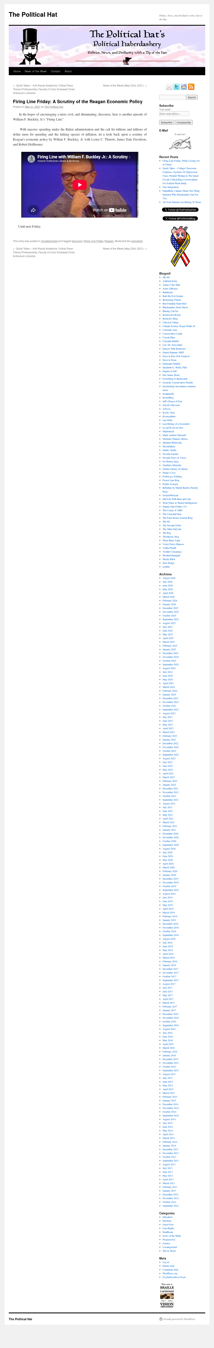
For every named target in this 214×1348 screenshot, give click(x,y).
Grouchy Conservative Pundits (178, 382)
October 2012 (169, 1201)
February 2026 (170, 600)
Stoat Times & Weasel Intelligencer (180, 502)
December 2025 (170, 608)
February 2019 (170, 916)
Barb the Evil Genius (173, 296)
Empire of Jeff (170, 371)
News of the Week (36, 71)
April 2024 (168, 683)
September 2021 (171, 799)
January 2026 (169, 604)
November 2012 (171, 1198)
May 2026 (168, 589)
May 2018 (168, 950)
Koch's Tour (169, 412)
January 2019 (169, 920)
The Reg (167, 532)
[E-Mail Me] (169, 89)
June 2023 (168, 720)
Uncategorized (49, 241)
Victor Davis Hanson (173, 544)
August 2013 (169, 1164)
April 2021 (168, 818)
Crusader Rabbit (171, 341)
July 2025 (167, 626)
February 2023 (170, 735)
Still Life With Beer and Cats (177, 499)
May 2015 (168, 1085)
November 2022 (171, 747)
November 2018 (171, 927)
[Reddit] (184, 89)
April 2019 (168, 908)
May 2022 (168, 769)
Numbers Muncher (172, 465)
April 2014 (168, 1134)
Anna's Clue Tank (171, 284)
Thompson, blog (171, 536)
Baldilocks (168, 292)
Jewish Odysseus (171, 405)
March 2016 (169, 1047)
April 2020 (168, 863)
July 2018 (167, 942)
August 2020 (169, 848)
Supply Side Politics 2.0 (174, 506)
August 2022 (169, 758)
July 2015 (167, 1077)
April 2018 (168, 953)
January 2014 (169, 1145)
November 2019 (171, 882)
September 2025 (171, 619)
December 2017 (170, 968)
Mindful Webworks (172, 442)
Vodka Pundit (169, 547)
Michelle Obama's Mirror (175, 438)
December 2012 (170, 1194)
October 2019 (169, 886)
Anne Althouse (170, 288)
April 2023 (168, 728)
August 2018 (169, 938)
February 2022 (170, 780)
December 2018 (170, 923)
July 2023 (167, 717)
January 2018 (169, 965)
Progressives (169, 1239)
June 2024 (168, 675)
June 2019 (168, 901)
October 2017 (169, 976)
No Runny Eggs (171, 461)
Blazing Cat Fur (170, 311)
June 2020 (168, 856)
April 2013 (168, 1179)
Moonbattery (169, 446)
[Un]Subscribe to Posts (174, 1277)
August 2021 (169, 803)
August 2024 (169, 668)
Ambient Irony (170, 281)
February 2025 (170, 645)
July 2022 (167, 762)
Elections (167, 1220)
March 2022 (169, 777)
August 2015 (169, 1074)
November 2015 (171, 1062)
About (68, 71)
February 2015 (170, 1096)
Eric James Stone (171, 375)
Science (166, 1243)
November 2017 (171, 972)
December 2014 (170, 1104)
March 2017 (169, 1002)
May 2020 (168, 859)
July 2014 (167, 1123)
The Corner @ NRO (173, 510)
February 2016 (170, 1051)
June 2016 (168, 1036)
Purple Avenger (170, 484)
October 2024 (169, 660)
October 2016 (169, 1021)
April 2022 (168, 773)
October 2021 (169, 796)
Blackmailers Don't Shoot (175, 307)
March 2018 (169, 957)
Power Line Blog (171, 480)
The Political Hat (33, 14)
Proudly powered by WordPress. (179, 1319)
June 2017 (168, 991)
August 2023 (169, 713)
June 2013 (168, 1171)
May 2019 (168, 905)
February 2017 (170, 1006)
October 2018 (169, 931)
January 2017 (169, 1010)
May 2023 (168, 724)
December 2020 (170, 833)
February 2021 (170, 826)
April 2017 (168, 999)
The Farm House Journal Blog (178, 517)
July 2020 (167, 852)
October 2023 (169, 705)
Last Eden (167, 420)
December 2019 (170, 878)
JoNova (166, 408)
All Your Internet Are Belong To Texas (182, 202)
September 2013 (171, 1160)
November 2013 (171, 1153)
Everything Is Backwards (175, 378)
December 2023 (170, 698)
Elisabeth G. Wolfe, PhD (175, 367)
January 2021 (169, 829)
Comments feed (170, 1269)
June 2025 (168, 630)
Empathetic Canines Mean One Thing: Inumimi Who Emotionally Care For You (181, 194)
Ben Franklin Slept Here (175, 303)
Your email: (165, 109)
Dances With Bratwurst (174, 348)
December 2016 (170, 1014)
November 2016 (171, 1017)
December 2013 (170, 1149)
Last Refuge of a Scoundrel (176, 423)
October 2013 (169, 1156)
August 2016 (169, 1029)
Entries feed (168, 1265)
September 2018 (171, 935)
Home (16, 71)
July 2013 (167, 1168)
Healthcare (168, 1232)
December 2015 (170, 1059)
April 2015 (168, 1089)
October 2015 (169, 1066)
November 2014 (171, 1108)
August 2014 (169, 1119)
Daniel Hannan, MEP (173, 352)
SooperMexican (170, 495)
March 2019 (169, 912)
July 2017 (167, 987)
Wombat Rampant (171, 555)
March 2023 (169, 732)
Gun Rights (168, 1228)
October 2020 (169, 841)
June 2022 (168, 765)
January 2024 (169, 694)
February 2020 (170, 871)
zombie (166, 566)
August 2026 (169, 578)
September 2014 (171, 1115)
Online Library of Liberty (175, 468)
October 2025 (169, 615)
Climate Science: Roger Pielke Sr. (179, 326)
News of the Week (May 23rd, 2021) (125, 85)
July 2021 (167, 807)
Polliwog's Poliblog (172, 476)
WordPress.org (170, 1273)
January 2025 (169, 649)
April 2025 (168, 638)
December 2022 (170, 743)
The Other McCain (172, 529)
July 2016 (167, 1032)
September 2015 (171, 1070)
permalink (137, 241)
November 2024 (171, 656)
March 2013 (169, 1183)
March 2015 (169, 1092)
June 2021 (168, 811)
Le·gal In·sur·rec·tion (173, 427)
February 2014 (170, 1141)
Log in (166, 1262)
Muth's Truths (169, 450)
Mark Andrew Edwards (174, 435)
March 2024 (169, 687)
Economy (77, 241)
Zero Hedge (168, 562)
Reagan (109, 241)
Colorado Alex (170, 329)
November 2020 (171, 837)
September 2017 (171, 980)
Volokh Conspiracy (172, 551)
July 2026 (167, 581)
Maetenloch (168, 431)
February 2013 (170, 1186)
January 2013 (169, 1190)
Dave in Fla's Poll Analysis (176, 356)
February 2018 (170, 961)
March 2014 (169, 1138)
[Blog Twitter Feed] (176, 89)
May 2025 (168, 634)
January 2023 (169, 739)
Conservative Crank (172, 333)
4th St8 (166, 277)
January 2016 (169, 1055)
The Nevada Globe (172, 525)
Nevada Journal (170, 453)
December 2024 (170, 653)
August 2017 (169, 983)
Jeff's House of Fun (172, 401)
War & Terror (169, 1250)
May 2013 (168, 1175)
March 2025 (169, 641)
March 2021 (169, 822)
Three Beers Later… (173, 540)
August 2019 (169, 893)
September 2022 (171, 754)
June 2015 (168, 1081)
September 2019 (171, 889)
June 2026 (168, 585)
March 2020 (169, 867)
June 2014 (168, 1126)
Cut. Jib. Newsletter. (173, 344)
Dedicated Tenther (171, 363)
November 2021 (171, 792)
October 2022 (169, 750)
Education (167, 1217)
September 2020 (171, 844)
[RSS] (191, 89)
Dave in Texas (170, 359)
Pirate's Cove (169, 472)
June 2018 (168, 946)
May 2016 (168, 1040)
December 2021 (170, 788)
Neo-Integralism (171, 187)
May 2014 (168, 1130)
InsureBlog (168, 397)
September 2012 (171, 1205)
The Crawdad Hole (172, 514)
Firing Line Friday (93, 241)
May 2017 (168, 995)
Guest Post (168, 1224)
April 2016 (168, 1044)
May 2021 (168, 814)
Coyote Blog (169, 337)
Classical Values (171, 322)
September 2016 (171, 1025)
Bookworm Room (172, 314)
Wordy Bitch (169, 559)
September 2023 (171, 709)
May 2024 (168, 679)
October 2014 (169, 1111)
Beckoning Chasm (172, 299)
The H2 (166, 521)
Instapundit (168, 393)
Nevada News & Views (174, 457)
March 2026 (169, 596)
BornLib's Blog (170, 318)
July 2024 (167, 671)
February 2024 (170, 690)
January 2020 (169, 874)
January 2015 (169, 1100)
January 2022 (169, 784)
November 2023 (171, 702)
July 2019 (167, 897)
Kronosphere (169, 416)
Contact (55, 71)
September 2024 (171, 664)
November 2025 (171, 611)
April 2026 (168, 593)
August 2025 (169, 623)
